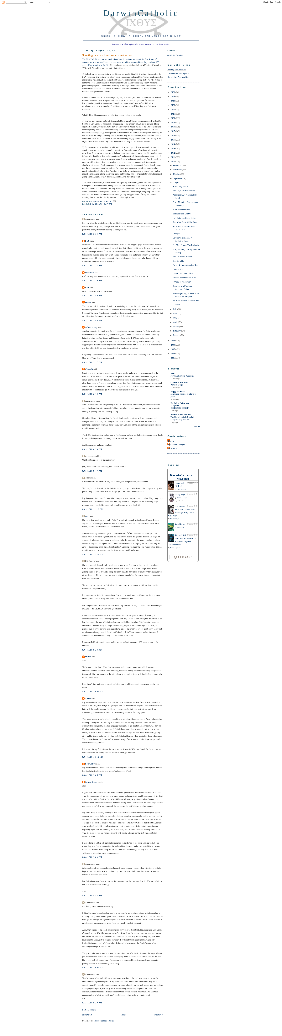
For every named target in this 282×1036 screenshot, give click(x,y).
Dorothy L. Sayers (182, 498)
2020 (173, 118)
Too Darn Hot (178, 260)
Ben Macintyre (174, 519)
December (177, 165)
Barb (87, 240)
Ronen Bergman (175, 548)
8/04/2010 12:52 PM (92, 756)
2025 (173, 96)
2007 (173, 349)
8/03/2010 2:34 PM (92, 233)
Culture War (178, 269)
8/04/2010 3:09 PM (92, 857)
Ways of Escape (177, 384)
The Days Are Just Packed (184, 190)
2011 (173, 157)
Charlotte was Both (179, 382)
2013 (173, 148)
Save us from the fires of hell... (186, 277)
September (178, 178)
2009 (173, 340)
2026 (173, 92)
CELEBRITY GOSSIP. (180, 408)
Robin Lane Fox (181, 489)
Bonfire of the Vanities (181, 414)
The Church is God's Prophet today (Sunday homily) (182, 418)
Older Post (158, 1014)
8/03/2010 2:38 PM (92, 265)
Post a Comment (89, 1009)
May (175, 317)
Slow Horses (180, 524)
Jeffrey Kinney (91, 327)
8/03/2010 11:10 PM (92, 509)
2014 (173, 144)
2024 (173, 100)
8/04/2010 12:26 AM (93, 554)
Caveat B (89, 369)
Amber (88, 698)
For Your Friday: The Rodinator (186, 245)
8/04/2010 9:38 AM (92, 649)
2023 (173, 105)
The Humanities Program (178, 73)
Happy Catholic (177, 391)
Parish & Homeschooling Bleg (185, 265)
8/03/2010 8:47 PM (92, 470)
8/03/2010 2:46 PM (92, 320)
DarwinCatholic (141, 13)
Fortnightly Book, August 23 (182, 375)
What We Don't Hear (181, 209)
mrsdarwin (89, 272)
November (177, 169)
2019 (173, 122)
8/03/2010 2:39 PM (92, 280)
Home (123, 1014)
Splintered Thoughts (176, 444)
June (175, 313)
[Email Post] (114, 201)
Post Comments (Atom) (104, 1020)
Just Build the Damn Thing (184, 217)
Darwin (88, 302)
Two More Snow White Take (185, 222)
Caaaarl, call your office (183, 273)
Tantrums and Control (182, 213)
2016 (173, 135)
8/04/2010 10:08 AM (93, 691)
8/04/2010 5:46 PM (92, 895)
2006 (173, 353)
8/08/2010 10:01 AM (93, 967)
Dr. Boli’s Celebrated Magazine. (180, 404)
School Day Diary (180, 186)
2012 (173, 152)
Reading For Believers (176, 69)
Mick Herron (180, 527)
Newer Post (87, 1014)
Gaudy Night (180, 494)
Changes (176, 233)
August (176, 182)
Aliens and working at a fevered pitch (183, 395)
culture (108, 204)
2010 (173, 161)
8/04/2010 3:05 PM (92, 775)
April (175, 322)
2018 (173, 126)
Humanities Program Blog (178, 77)
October (176, 173)
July (175, 309)
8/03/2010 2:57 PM (92, 362)
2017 (173, 131)
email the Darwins (175, 55)
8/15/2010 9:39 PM (92, 1002)
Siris (173, 373)
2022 (173, 109)
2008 (173, 344)
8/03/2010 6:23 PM (92, 449)
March (176, 326)
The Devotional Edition (182, 256)
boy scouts (96, 204)
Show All (197, 426)
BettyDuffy (90, 763)
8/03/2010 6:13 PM (92, 394)
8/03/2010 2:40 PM (92, 295)
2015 (173, 139)
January (176, 335)
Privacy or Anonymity (182, 281)
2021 (173, 113)
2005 (173, 357)
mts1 (87, 516)
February (177, 330)
